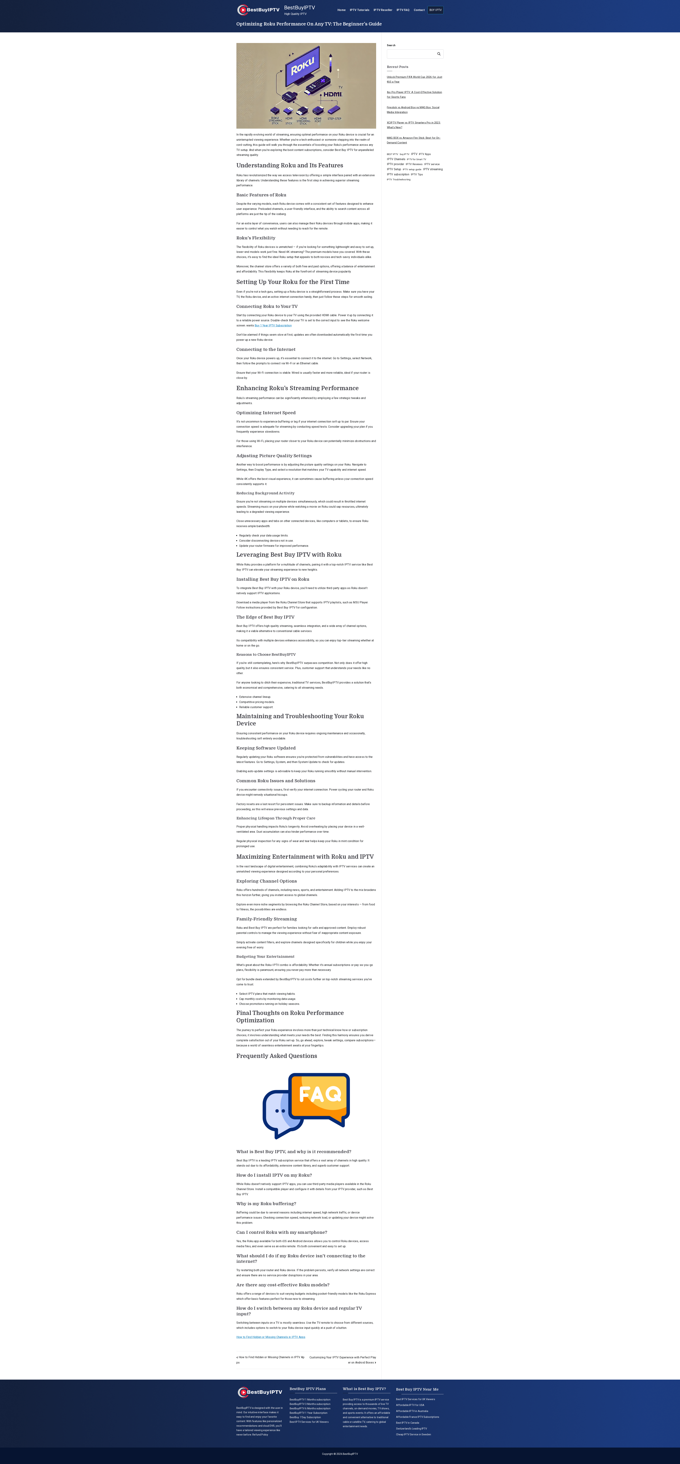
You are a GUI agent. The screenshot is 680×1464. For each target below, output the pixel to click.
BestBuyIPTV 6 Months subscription (310, 1408)
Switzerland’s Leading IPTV (412, 1428)
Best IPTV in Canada (407, 1422)
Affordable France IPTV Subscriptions (417, 1417)
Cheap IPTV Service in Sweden (413, 1434)
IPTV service (432, 164)
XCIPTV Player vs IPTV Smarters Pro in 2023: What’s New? (414, 125)
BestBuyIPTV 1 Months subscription (310, 1399)
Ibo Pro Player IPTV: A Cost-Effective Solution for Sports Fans (414, 95)
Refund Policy (260, 1434)
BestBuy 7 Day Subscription (305, 1417)
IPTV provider (395, 164)
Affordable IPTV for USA (410, 1405)
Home (342, 10)
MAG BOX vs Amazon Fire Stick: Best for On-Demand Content (414, 140)
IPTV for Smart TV (416, 159)
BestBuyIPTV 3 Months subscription (310, 1404)
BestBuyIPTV (299, 7)
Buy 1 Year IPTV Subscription (273, 325)
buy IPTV (404, 154)
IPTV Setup (394, 169)
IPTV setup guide (412, 169)
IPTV (414, 154)
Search (391, 45)
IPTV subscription (398, 174)
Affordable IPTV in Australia (412, 1411)
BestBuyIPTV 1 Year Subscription (309, 1412)
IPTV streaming (433, 169)
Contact (419, 10)
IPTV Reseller (383, 10)
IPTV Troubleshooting (398, 179)
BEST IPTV (392, 154)
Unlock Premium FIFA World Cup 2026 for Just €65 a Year (414, 79)
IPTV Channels (396, 159)
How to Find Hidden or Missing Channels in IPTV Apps (270, 1337)
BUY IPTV (435, 10)
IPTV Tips (417, 174)
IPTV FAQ (403, 10)
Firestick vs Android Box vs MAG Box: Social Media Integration (413, 110)
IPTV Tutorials (359, 10)
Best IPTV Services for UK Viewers (309, 1421)
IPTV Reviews (414, 164)
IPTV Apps (425, 154)
